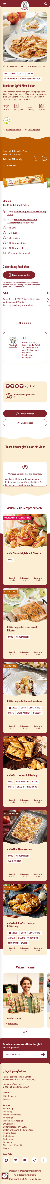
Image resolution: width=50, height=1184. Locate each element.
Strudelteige (9, 1123)
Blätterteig (10, 74)
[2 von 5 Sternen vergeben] (12, 386)
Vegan (30, 74)
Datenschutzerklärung (30, 1171)
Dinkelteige (8, 1136)
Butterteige (8, 1139)
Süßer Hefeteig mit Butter (15, 1127)
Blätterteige (8, 1108)
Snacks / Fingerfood (30, 79)
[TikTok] (34, 1160)
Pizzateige (8, 1111)
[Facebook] (44, 1160)
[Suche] (45, 3)
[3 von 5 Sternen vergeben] (17, 386)
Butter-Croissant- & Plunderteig (18, 1130)
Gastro (6, 1148)
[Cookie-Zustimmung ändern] (5, 1176)
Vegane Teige (9, 1133)
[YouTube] (25, 1160)
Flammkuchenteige (12, 1114)
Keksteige (7, 1142)
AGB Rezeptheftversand (25, 1175)
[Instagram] (6, 1160)
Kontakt (6, 1099)
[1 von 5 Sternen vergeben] (8, 386)
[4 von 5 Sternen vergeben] (21, 386)
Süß (21, 74)
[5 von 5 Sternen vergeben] (26, 386)
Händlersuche (9, 1096)
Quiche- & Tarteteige (13, 1120)
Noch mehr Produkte (13, 1145)
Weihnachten (10, 79)
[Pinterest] (16, 1160)
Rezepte (13, 66)
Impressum (14, 1171)
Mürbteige (8, 1117)
